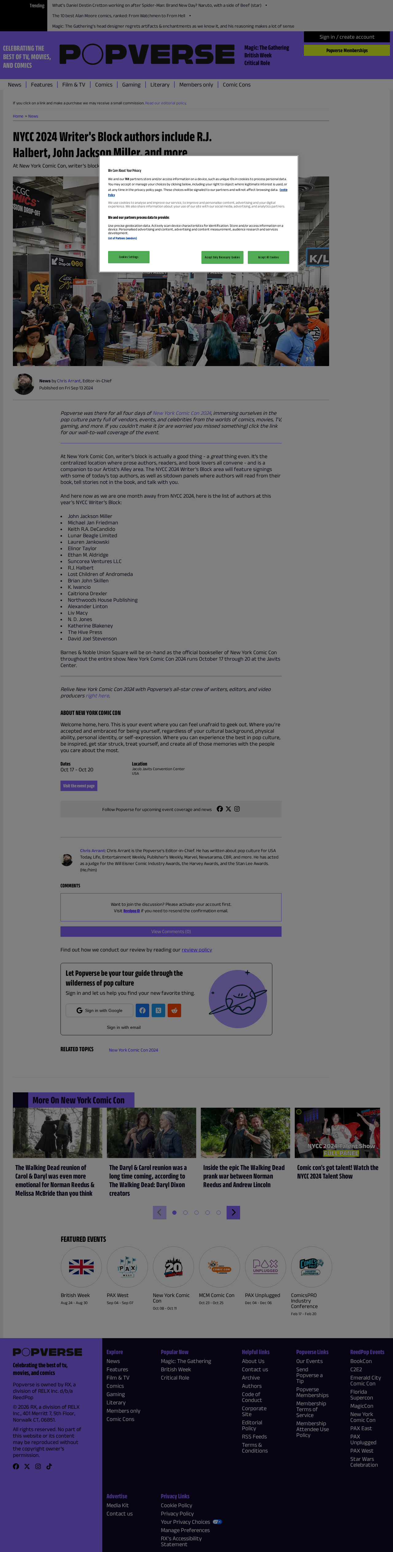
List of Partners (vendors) (122, 238)
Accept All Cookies (268, 257)
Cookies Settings (128, 257)
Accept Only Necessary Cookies (222, 257)
